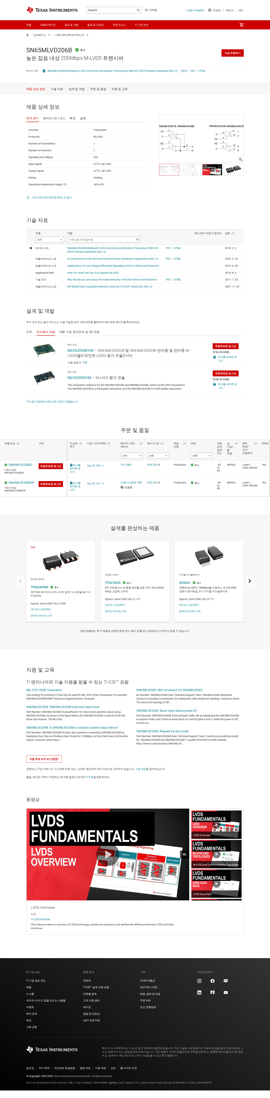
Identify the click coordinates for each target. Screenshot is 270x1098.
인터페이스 (39, 34)
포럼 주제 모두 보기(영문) (44, 759)
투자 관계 (31, 1013)
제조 (28, 1020)
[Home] (52, 10)
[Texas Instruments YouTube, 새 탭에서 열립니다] (226, 993)
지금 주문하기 (233, 53)
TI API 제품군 (147, 980)
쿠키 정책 (44, 1068)
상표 (113, 1068)
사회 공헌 (31, 1026)
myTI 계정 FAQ (91, 1020)
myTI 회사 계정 (148, 987)
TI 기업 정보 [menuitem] (141, 24)
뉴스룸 (30, 993)
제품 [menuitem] (28, 24)
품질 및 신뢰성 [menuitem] (95, 24)
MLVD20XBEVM (80, 350)
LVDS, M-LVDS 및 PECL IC (69, 34)
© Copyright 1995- (39, 1076)
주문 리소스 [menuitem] (119, 24)
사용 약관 (140, 768)
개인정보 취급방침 (64, 1068)
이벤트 (30, 1007)
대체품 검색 (90, 993)
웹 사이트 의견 (128, 1068)
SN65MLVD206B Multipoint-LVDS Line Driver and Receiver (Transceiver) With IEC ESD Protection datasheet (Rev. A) (112, 70)
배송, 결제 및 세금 (150, 993)
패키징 (87, 1007)
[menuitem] (241, 24)
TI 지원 (89, 777)
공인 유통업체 (148, 1007)
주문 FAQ (145, 1000)
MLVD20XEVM (79, 377)
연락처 (87, 980)
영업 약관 (85, 1068)
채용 (28, 987)
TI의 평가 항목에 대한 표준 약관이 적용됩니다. (52, 401)
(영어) (184, 70)
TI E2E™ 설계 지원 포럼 (96, 987)
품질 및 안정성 (91, 1013)
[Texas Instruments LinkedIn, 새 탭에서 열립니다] (199, 993)
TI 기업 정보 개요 (36, 980)
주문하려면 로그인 (225, 346)
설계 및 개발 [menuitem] (71, 24)
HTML (202, 70)
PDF (192, 70)
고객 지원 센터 (91, 1000)
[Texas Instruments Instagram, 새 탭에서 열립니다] (199, 982)
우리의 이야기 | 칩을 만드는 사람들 (46, 1000)
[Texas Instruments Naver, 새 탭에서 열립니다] (226, 982)
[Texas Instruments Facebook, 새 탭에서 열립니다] (212, 982)
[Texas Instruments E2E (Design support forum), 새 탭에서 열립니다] (212, 993)
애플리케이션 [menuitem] (48, 24)
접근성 (30, 1068)
